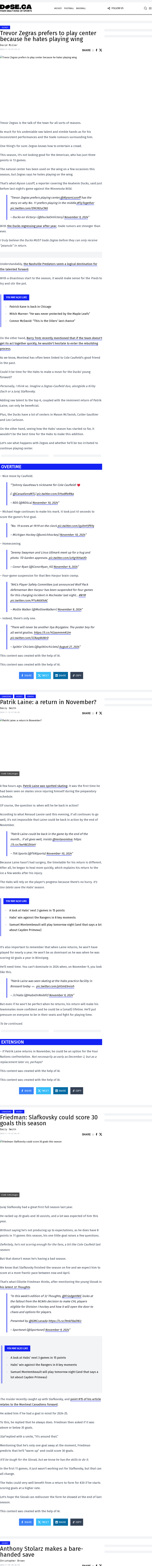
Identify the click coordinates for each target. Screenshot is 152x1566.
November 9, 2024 (76, 217)
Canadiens (6, 696)
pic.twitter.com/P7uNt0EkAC (29, 600)
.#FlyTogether (85, 203)
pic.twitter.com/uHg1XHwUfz (68, 558)
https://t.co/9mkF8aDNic (64, 1321)
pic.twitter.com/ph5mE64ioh (55, 986)
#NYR (82, 595)
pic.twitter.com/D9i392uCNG (29, 208)
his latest (15, 1287)
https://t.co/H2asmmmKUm (52, 632)
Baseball (81, 8)
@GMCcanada (38, 1321)
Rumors (30, 696)
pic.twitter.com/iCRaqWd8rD (29, 638)
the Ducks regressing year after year (31, 226)
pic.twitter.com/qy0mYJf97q (75, 526)
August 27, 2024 (69, 647)
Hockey (58, 8)
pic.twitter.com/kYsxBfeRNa (55, 494)
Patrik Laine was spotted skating (45, 786)
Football (69, 8)
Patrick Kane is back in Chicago (30, 306)
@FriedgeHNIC (71, 1296)
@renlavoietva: (62, 839)
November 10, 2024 (45, 502)
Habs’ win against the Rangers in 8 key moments (42, 917)
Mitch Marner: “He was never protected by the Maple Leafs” (50, 314)
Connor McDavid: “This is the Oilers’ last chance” (42, 321)
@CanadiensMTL (24, 494)
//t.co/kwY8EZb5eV (23, 844)
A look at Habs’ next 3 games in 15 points (37, 910)
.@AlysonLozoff (70, 197)
